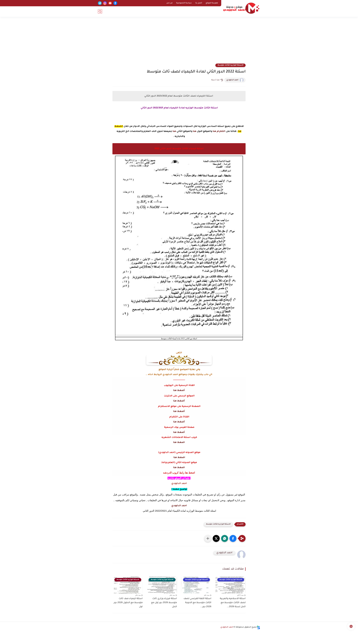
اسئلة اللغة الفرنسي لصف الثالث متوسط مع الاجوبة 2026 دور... (197, 602)
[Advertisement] (179, 41)
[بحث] (100, 11)
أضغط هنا (179, 390)
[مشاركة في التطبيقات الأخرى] (207, 538)
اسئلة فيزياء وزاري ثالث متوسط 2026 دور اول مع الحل (164, 602)
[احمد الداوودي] (241, 8)
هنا (194, 131)
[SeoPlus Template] (258, 627)
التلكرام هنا (219, 131)
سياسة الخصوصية (184, 3)
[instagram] (105, 3)
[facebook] (115, 3)
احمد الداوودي (232, 80)
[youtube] (110, 3)
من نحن (169, 3)
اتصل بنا (198, 3)
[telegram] (100, 3)
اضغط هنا (179, 442)
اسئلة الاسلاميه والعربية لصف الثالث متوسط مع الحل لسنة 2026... (233, 602)
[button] (232, 538)
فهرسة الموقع (212, 3)
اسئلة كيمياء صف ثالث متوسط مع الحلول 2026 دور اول (128, 602)
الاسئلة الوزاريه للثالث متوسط (230, 65)
